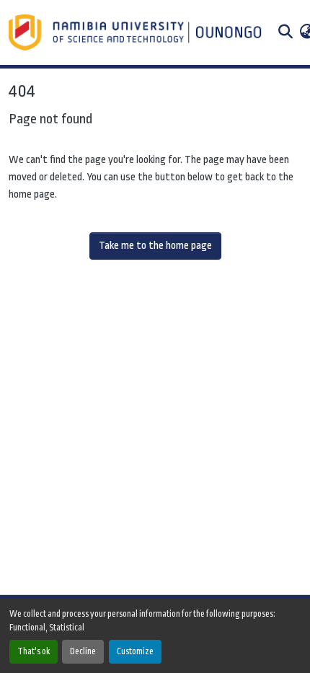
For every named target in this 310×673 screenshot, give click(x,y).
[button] (137, 32)
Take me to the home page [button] (155, 245)
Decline (83, 651)
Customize (135, 651)
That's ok (33, 651)
